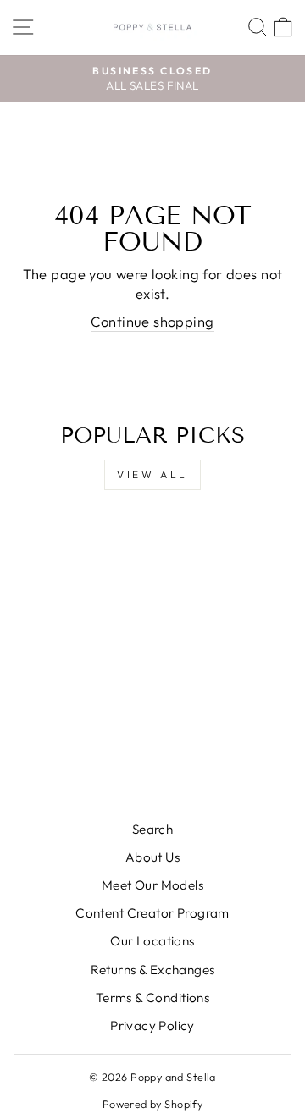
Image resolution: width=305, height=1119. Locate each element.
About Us (152, 857)
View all (152, 474)
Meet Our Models (152, 885)
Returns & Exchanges (153, 970)
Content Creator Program (152, 913)
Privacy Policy (152, 1025)
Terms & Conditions (152, 997)
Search (152, 829)
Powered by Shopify (152, 1104)
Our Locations (152, 941)
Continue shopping (152, 321)
